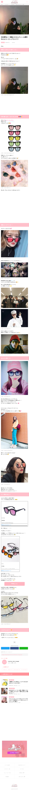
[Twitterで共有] (25, 42)
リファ (19, 685)
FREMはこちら (14, 583)
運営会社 (21, 772)
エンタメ (6, 4)
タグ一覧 (21, 768)
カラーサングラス (16, 669)
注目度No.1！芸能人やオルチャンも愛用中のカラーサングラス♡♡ (18, 4)
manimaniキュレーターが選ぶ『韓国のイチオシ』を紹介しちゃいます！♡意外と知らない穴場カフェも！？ (18, 692)
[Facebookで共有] (27, 42)
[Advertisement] (11, 104)
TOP (2, 4)
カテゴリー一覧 (7, 768)
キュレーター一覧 (7, 772)
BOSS (19, 702)
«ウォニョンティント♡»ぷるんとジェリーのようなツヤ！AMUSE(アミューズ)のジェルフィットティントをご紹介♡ (18, 700)
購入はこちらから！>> (6, 524)
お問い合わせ (21, 776)
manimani (13, 42)
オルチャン (9, 669)
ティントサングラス (24, 669)
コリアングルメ (12, 688)
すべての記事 (7, 765)
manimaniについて (21, 765)
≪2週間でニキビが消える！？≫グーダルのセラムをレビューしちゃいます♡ (18, 682)
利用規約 (7, 776)
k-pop (4, 669)
